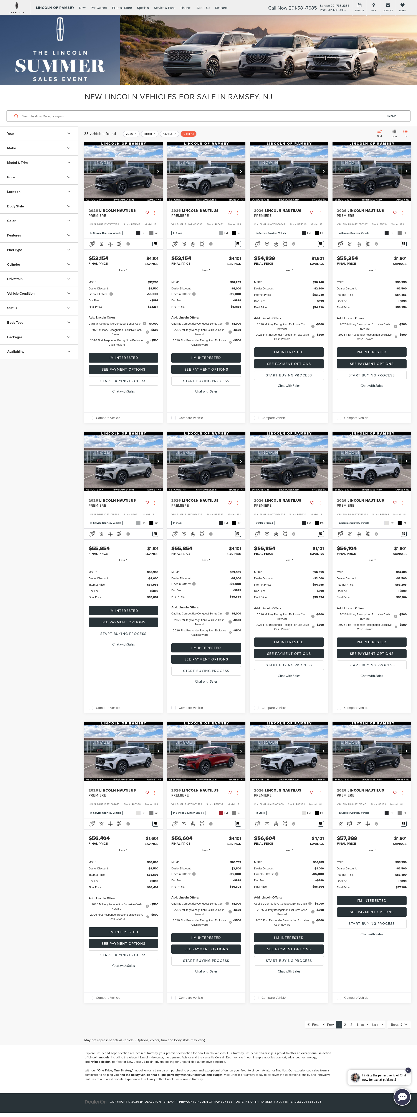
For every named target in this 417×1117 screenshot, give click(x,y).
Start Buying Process (123, 380)
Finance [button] (185, 7)
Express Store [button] (122, 7)
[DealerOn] (96, 1101)
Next (362, 1024)
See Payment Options (123, 369)
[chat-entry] (402, 1097)
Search (391, 116)
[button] (158, 171)
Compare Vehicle (108, 418)
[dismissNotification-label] (408, 1070)
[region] (123, 313)
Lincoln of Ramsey (145, 1053)
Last (376, 1024)
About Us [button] (203, 7)
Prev (329, 1024)
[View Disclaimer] (128, 243)
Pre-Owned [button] (99, 7)
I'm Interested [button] (123, 357)
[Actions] (154, 213)
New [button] (82, 7)
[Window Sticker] (155, 244)
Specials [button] (143, 7)
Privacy (185, 1102)
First (314, 1024)
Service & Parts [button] (164, 7)
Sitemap (170, 1102)
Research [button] (221, 7)
